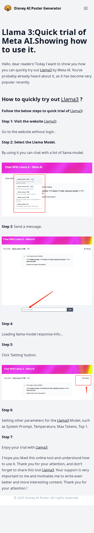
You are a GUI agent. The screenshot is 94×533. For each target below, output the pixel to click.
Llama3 (46, 70)
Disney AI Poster (37, 498)
